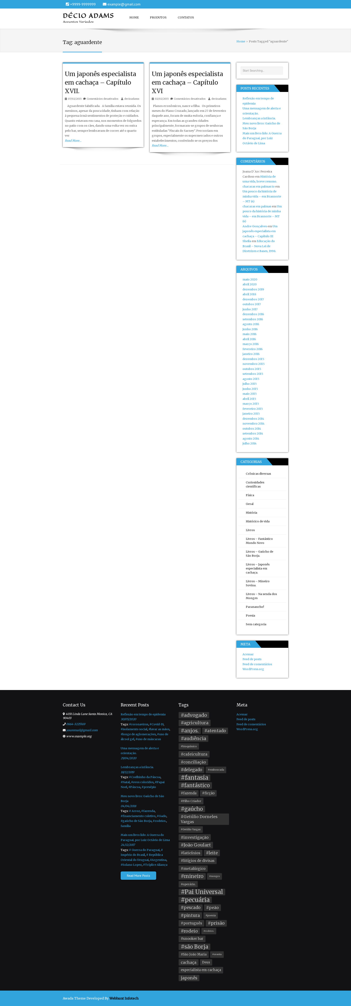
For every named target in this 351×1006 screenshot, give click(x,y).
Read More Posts (138, 875)
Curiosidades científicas (255, 484)
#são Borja (194, 946)
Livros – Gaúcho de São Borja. (259, 553)
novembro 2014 (253, 423)
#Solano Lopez (131, 865)
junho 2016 (250, 329)
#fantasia (194, 777)
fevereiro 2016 (253, 349)
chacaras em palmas (257, 206)
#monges (214, 876)
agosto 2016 (251, 324)
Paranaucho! (255, 607)
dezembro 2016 (253, 314)
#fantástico (195, 785)
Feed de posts (252, 659)
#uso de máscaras (148, 739)
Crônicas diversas (258, 474)
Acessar (248, 654)
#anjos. (190, 731)
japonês (189, 978)
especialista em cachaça (201, 970)
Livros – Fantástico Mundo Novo (259, 541)
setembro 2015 (253, 374)
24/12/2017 (128, 845)
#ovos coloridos (142, 782)
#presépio (149, 787)
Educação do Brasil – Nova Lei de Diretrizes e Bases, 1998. (259, 246)
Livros (250, 530)
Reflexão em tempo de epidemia (143, 714)
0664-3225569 (75, 724)
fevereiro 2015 (253, 409)
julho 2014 (250, 443)
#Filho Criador (191, 801)
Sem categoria (256, 624)
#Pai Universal (202, 892)
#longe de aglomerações (138, 734)
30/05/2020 (128, 719)
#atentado (215, 730)
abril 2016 (249, 339)
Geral (250, 504)
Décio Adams (88, 15)
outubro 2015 (252, 369)
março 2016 (251, 344)
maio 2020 (250, 279)
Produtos (158, 17)
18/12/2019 (127, 772)
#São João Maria (194, 954)
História (251, 512)
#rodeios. (159, 821)
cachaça (188, 962)
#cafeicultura (194, 754)
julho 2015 (250, 384)
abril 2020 (250, 284)
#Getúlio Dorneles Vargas (199, 819)
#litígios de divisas (197, 860)
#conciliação (193, 762)
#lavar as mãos (158, 729)
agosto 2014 (251, 438)
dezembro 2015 (253, 359)
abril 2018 (249, 294)
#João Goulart (196, 845)
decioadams (131, 98)
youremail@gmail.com (82, 730)
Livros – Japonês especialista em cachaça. (258, 568)
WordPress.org (253, 669)
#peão (212, 907)
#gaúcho (192, 809)
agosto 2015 (251, 379)
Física (250, 495)
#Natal (125, 782)
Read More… (73, 140)
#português (191, 923)
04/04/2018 (128, 806)
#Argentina (158, 860)
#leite (212, 852)
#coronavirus (138, 724)
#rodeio (189, 931)
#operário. (188, 884)
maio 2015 (250, 394)
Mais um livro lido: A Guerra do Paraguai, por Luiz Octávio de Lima (262, 138)
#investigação (195, 837)
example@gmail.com (124, 4)
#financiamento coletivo (138, 816)
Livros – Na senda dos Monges (261, 596)
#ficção (208, 793)
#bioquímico (189, 746)
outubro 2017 (252, 304)
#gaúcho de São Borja (136, 821)
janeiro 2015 (251, 413)
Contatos (186, 17)
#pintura (190, 915)
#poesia (211, 915)
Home (134, 17)
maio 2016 (250, 334)
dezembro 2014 (253, 419)
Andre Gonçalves (255, 226)
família (126, 826)
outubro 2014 (252, 428)
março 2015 (251, 403)
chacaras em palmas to (259, 186)
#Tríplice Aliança (155, 865)
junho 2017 (250, 309)
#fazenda (148, 811)
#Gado (161, 816)
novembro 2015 (254, 364)
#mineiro (192, 876)
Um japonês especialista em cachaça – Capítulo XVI (187, 82)
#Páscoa (134, 787)
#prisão (216, 923)
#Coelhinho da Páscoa (144, 777)
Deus (206, 962)
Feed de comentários (257, 664)
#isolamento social (134, 729)
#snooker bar (192, 939)
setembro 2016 (253, 319)
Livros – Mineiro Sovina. (258, 583)
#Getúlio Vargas (191, 829)
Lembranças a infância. (259, 118)
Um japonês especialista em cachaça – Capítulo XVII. (100, 82)
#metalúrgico (193, 868)
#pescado (190, 907)
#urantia (217, 954)
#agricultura (194, 723)
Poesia (250, 615)
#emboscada (216, 769)
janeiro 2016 (251, 354)
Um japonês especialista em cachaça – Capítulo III (260, 231)
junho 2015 (250, 389)
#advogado (194, 715)
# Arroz (134, 811)
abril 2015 (249, 399)
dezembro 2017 (253, 299)
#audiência (193, 738)
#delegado (191, 769)
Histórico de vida (258, 521)
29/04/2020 (128, 758)
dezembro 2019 (253, 289)
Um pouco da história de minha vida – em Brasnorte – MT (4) (262, 196)
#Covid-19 (157, 724)
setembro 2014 (253, 433)
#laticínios (190, 853)
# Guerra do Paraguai (144, 850)
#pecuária (195, 900)
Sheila (247, 241)
